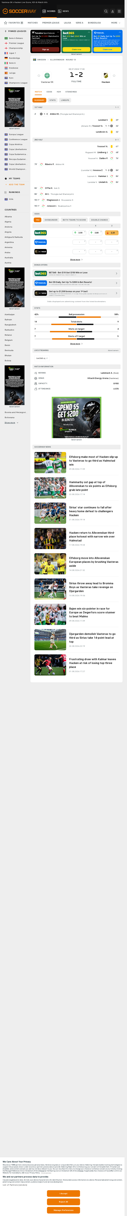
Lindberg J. (102, 152)
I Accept (63, 1193)
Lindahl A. (103, 182)
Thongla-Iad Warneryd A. (72, 114)
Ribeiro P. (49, 164)
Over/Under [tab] (51, 220)
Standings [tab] (71, 92)
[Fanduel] (40, 242)
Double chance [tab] (99, 220)
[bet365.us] (40, 232)
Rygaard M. (90, 152)
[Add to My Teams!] (39, 75)
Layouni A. (92, 176)
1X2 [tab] (37, 220)
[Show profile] (47, 75)
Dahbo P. (103, 158)
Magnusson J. (53, 200)
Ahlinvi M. (60, 164)
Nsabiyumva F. (65, 206)
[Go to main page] (21, 11)
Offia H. (49, 188)
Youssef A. (93, 158)
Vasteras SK (47, 82)
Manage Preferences (63, 1210)
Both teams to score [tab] (74, 220)
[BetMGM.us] (40, 251)
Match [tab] (38, 92)
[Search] (106, 11)
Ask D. (57, 188)
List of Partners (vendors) (15, 1185)
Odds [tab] (49, 92)
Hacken (106, 82)
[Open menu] (119, 11)
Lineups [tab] (65, 100)
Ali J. (47, 194)
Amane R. (86, 126)
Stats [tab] (53, 100)
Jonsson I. (52, 206)
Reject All (63, 1202)
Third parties (46, 1173)
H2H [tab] (59, 92)
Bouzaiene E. (67, 200)
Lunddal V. (87, 170)
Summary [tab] (39, 100)
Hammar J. (103, 176)
